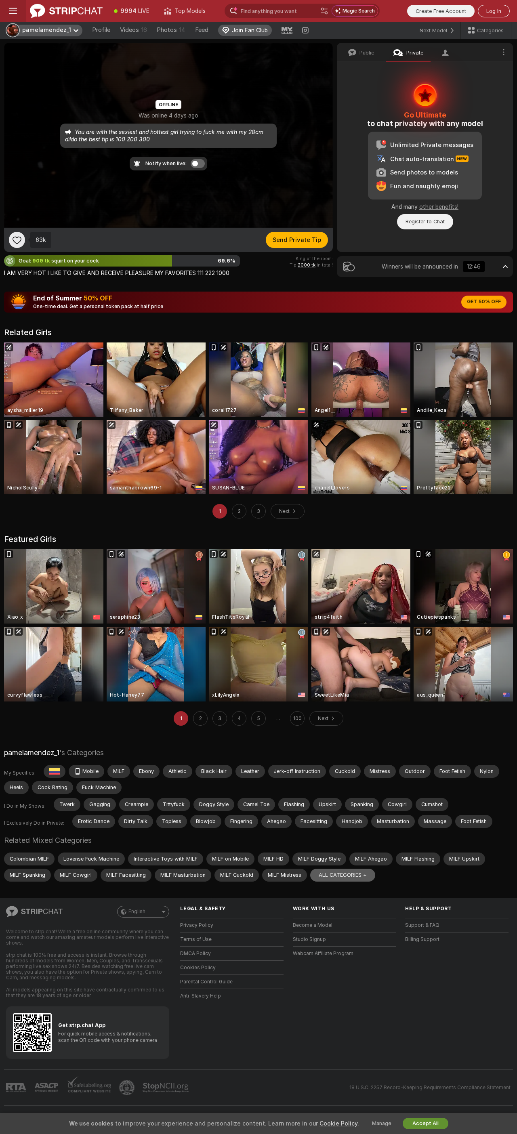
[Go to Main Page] (66, 11)
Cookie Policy (338, 1123)
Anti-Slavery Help (200, 996)
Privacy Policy (196, 925)
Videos (133, 30)
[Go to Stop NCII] (166, 1087)
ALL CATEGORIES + (343, 875)
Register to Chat (425, 221)
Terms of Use (196, 939)
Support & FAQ (422, 925)
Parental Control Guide (206, 982)
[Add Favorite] (17, 240)
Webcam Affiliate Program (323, 953)
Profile (101, 30)
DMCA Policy (195, 953)
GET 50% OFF (484, 301)
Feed (201, 30)
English (136, 911)
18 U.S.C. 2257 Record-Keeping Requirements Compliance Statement (430, 1087)
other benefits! (438, 207)
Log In (493, 11)
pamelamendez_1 (31, 752)
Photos (171, 30)
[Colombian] (54, 771)
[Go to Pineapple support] (127, 1087)
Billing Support (422, 939)
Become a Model (312, 925)
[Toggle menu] (13, 11)
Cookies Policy (198, 967)
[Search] (324, 11)
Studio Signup (309, 939)
